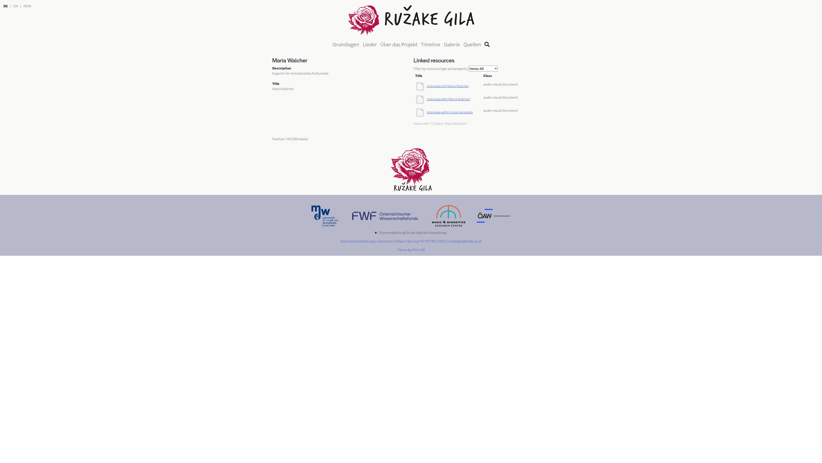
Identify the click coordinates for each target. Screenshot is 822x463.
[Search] (487, 44)
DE (5, 5)
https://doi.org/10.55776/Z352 (420, 241)
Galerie (452, 44)
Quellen (472, 44)
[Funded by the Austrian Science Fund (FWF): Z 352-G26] (385, 215)
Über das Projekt (398, 44)
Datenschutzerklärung (357, 241)
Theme (402, 249)
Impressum (385, 241)
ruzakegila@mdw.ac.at (464, 241)
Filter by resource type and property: (441, 68)
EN (15, 5)
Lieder (370, 44)
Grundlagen (345, 44)
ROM (27, 5)
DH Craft (418, 249)
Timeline (430, 44)
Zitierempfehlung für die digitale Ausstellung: (413, 232)
